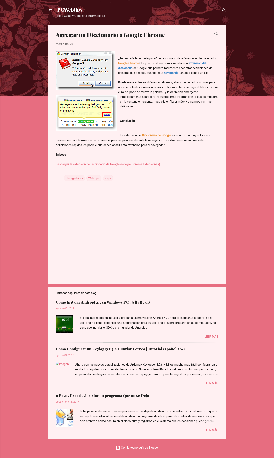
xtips (108, 178)
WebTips (94, 178)
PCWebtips (69, 9)
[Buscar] (223, 11)
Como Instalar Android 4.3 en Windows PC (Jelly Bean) (103, 302)
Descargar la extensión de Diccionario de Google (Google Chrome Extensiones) (108, 164)
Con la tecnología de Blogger (139, 447)
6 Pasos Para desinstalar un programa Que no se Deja (102, 395)
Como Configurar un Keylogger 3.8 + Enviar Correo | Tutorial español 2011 (120, 349)
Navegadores (74, 178)
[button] (215, 34)
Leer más (211, 336)
